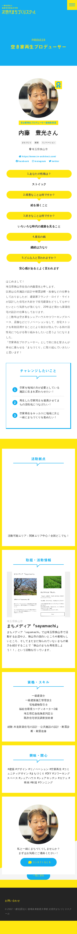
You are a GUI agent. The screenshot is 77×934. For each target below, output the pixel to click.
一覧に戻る (38, 875)
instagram (40, 161)
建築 (36, 143)
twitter (55, 161)
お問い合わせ (12, 900)
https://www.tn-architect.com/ (39, 156)
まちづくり (26, 143)
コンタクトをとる (42, 862)
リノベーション (48, 143)
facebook (23, 161)
